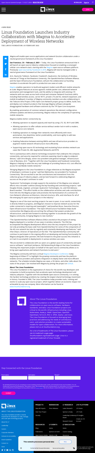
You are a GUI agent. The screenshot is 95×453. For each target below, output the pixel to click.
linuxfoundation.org (52, 327)
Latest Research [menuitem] (67, 408)
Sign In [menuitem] (86, 2)
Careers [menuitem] (3, 429)
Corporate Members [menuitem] (7, 432)
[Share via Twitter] (5, 64)
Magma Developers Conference (56, 254)
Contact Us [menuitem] (4, 443)
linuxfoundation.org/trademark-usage (44, 335)
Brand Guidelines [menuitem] (6, 440)
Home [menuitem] (51, 428)
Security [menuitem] (38, 415)
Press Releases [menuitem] (53, 408)
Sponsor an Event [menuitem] (54, 432)
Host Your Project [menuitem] (41, 412)
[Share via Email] (5, 58)
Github (70, 263)
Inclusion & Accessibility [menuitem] (8, 436)
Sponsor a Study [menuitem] (68, 412)
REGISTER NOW (38, 2)
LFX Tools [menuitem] (79, 412)
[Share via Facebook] (5, 69)
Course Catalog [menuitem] (67, 432)
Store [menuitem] (3, 447)
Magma (50, 67)
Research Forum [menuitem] (68, 421)
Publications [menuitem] (39, 432)
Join (87, 10)
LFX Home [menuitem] (79, 408)
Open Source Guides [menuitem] (42, 435)
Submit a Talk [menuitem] (53, 435)
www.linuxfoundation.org (20, 286)
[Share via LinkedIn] (5, 74)
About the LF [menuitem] (5, 422)
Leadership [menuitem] (4, 425)
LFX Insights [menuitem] (79, 415)
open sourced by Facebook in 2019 (32, 70)
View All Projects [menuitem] (40, 408)
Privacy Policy (39, 388)
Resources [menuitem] (66, 435)
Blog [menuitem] (37, 428)
